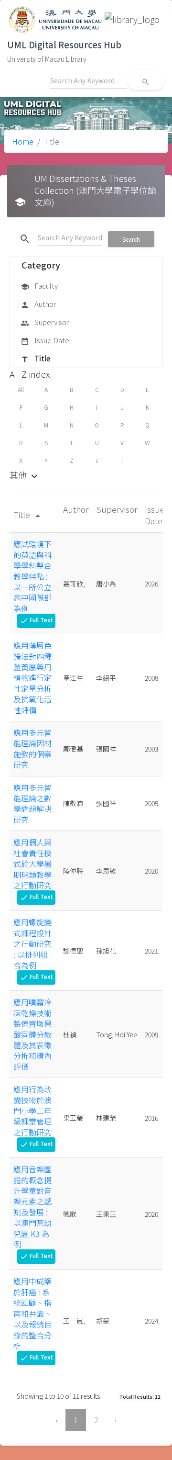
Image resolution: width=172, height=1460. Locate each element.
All (21, 389)
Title (35, 358)
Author (38, 303)
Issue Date (45, 340)
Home (22, 141)
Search (131, 239)
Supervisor (45, 321)
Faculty (39, 285)
